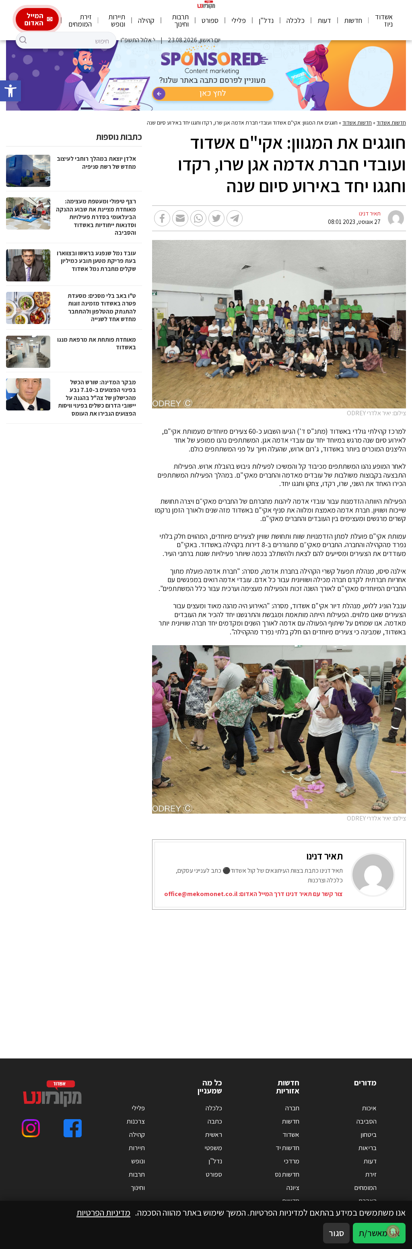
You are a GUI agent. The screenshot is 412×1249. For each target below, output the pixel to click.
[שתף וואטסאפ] (198, 218)
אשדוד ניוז (384, 20)
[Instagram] (31, 1128)
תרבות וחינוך (180, 20)
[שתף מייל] (180, 218)
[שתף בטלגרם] (235, 218)
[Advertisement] (206, 974)
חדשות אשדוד (391, 122)
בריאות (367, 1147)
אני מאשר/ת (379, 1233)
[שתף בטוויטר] (216, 218)
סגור (336, 1233)
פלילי (238, 20)
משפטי (213, 1147)
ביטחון (368, 1134)
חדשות (353, 20)
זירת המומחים (80, 20)
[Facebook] (73, 1128)
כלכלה (295, 20)
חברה (292, 1107)
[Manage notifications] (393, 1231)
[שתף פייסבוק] (162, 218)
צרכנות (136, 1121)
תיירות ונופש (116, 20)
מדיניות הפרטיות (103, 1212)
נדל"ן (266, 20)
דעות (324, 20)
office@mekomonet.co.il (200, 894)
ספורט (210, 20)
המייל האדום (34, 19)
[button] (10, 90)
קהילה (146, 20)
